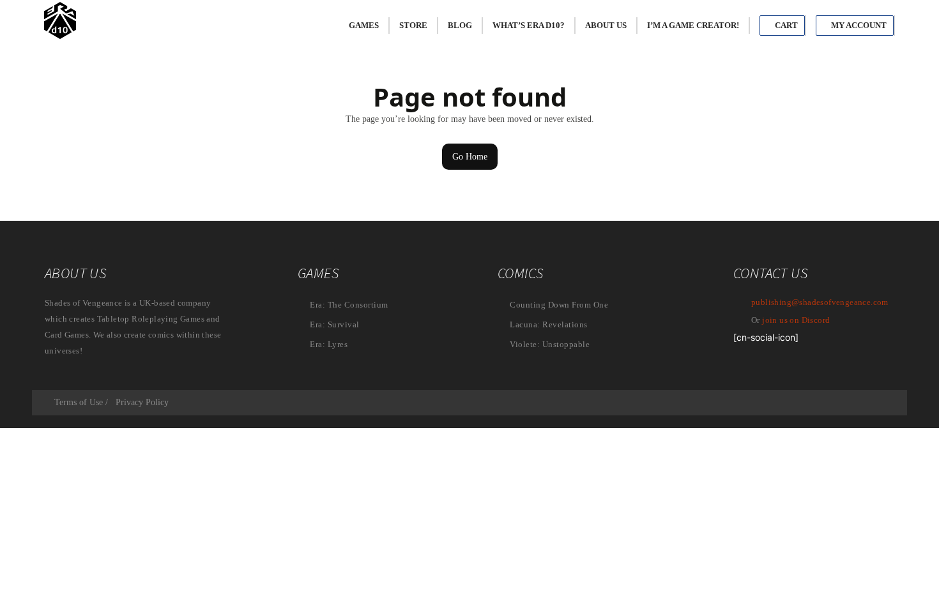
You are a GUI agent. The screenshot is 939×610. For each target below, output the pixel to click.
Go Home (469, 156)
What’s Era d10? (528, 25)
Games (364, 25)
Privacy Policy (142, 402)
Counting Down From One (558, 304)
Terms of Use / (81, 402)
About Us (606, 25)
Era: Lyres (328, 344)
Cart (785, 25)
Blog (460, 25)
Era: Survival (334, 324)
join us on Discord (796, 320)
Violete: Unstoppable (549, 344)
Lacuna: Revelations (548, 324)
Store (413, 25)
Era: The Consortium (348, 304)
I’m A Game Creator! (693, 25)
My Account (858, 25)
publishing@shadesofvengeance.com (820, 302)
